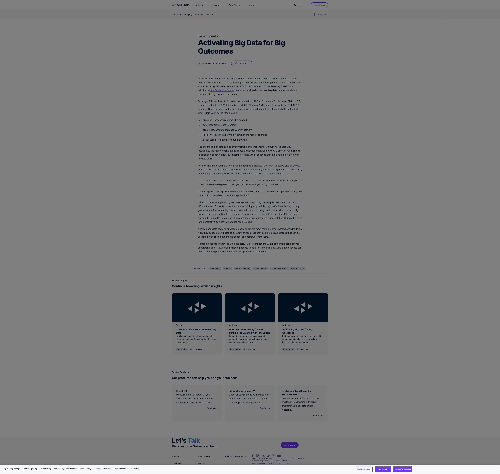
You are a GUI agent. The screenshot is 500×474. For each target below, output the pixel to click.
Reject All (383, 469)
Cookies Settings (364, 469)
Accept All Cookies (403, 469)
